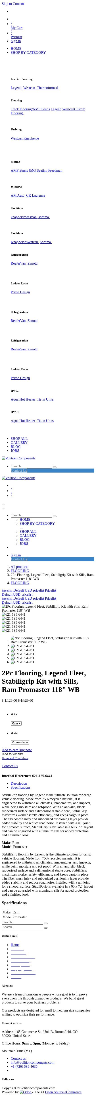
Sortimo (46, 242)
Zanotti (32, 263)
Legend (56, 109)
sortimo (44, 217)
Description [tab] (19, 783)
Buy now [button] (25, 750)
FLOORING (20, 571)
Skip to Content (13, 4)
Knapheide (31, 138)
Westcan (29, 88)
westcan (31, 217)
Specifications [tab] (20, 787)
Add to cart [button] (10, 750)
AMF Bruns (19, 170)
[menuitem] (16, 48)
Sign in (16, 41)
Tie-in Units (45, 399)
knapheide (18, 217)
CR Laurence (36, 195)
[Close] (3, 508)
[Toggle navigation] (3, 504)
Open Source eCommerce (63, 1092)
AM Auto (18, 195)
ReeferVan (19, 263)
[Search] (54, 467)
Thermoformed (48, 88)
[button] (29, 590)
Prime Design (20, 292)
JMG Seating (38, 170)
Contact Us (19, 470)
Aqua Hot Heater (23, 399)
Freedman (55, 170)
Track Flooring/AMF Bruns (30, 109)
